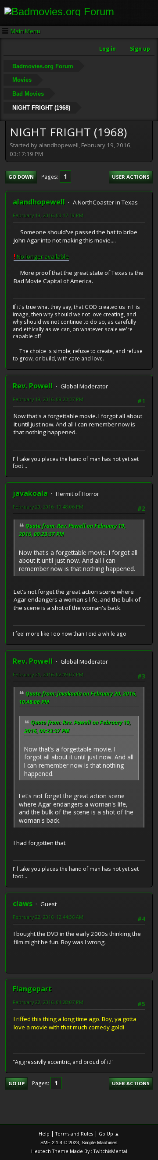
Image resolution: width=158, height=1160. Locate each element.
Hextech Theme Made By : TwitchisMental (79, 1151)
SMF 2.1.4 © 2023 (59, 1142)
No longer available (41, 256)
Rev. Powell (33, 386)
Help (44, 1133)
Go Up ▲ (109, 1133)
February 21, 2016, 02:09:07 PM (48, 674)
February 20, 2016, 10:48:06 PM (48, 506)
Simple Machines (100, 1142)
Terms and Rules (74, 1133)
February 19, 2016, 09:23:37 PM (48, 399)
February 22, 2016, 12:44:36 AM (48, 917)
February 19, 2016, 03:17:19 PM (48, 215)
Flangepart (32, 989)
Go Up (16, 1083)
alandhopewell (39, 202)
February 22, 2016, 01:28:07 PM (48, 1002)
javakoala (30, 493)
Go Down (21, 176)
